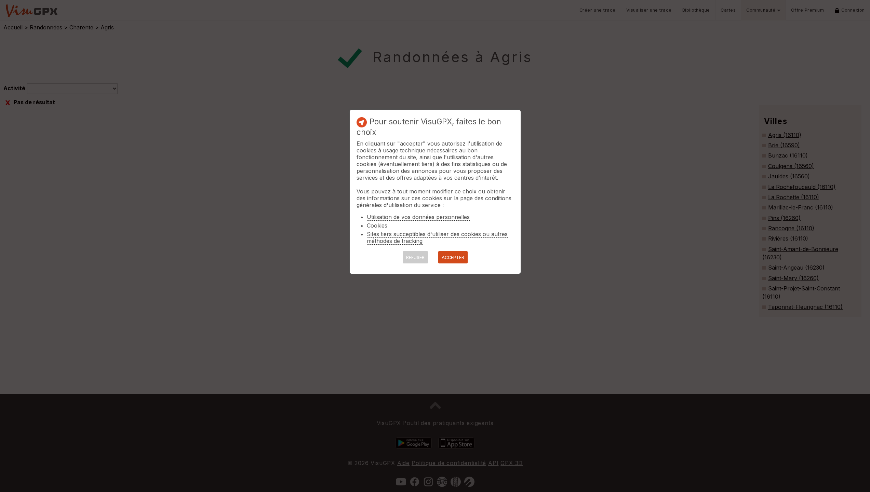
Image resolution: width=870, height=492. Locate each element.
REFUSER (415, 257)
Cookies (377, 225)
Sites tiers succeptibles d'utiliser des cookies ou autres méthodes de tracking (437, 237)
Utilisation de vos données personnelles (418, 217)
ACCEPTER (453, 257)
